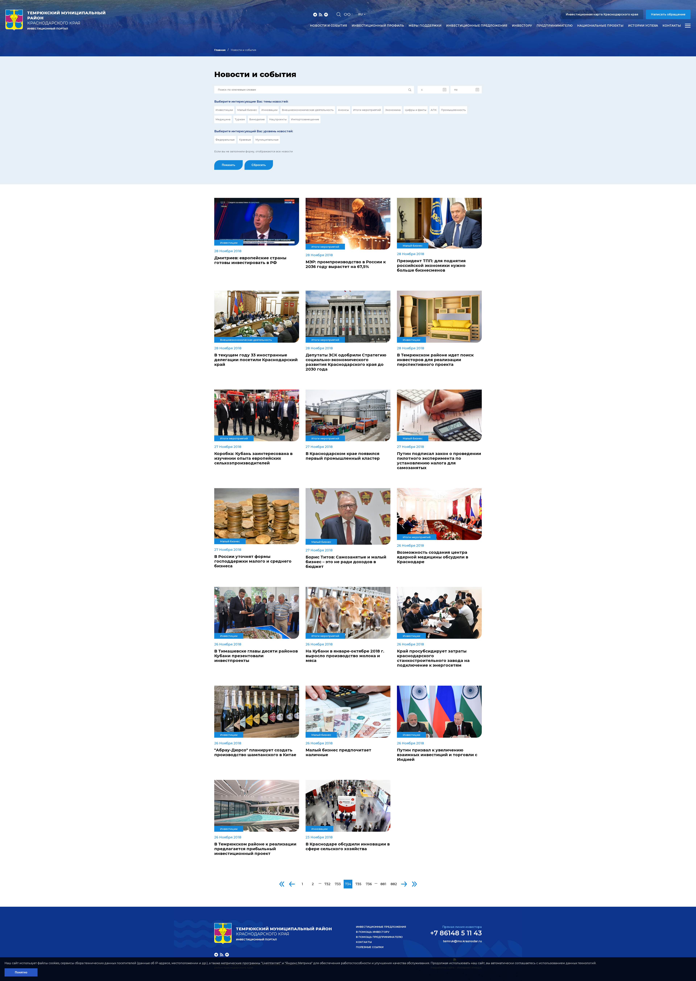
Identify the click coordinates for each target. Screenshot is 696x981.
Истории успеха (643, 25)
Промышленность (453, 110)
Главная (219, 50)
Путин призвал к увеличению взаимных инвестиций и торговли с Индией (437, 755)
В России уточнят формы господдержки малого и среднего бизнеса (252, 561)
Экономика (393, 110)
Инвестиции (224, 110)
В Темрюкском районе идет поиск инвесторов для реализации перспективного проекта (435, 360)
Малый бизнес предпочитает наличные (338, 752)
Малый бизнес (247, 110)
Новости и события (328, 25)
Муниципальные (267, 139)
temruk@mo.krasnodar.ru (462, 941)
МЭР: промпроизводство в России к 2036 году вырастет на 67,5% (346, 264)
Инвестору (522, 25)
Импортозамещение (305, 119)
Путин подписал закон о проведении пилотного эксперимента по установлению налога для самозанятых (439, 460)
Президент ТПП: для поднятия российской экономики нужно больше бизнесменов (431, 266)
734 (348, 884)
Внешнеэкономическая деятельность (308, 110)
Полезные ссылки (370, 947)
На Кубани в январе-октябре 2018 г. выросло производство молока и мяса (345, 656)
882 (394, 884)
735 (358, 884)
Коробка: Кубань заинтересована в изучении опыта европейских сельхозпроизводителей (253, 458)
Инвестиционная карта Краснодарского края (602, 14)
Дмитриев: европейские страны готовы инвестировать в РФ (250, 260)
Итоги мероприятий (367, 110)
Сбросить (259, 165)
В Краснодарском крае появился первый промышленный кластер (343, 456)
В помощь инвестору (373, 932)
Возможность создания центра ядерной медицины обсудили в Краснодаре (432, 557)
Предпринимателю (554, 25)
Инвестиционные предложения (476, 25)
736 (369, 884)
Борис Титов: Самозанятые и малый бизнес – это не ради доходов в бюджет (346, 562)
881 (383, 884)
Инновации (269, 110)
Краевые (245, 139)
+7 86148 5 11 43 (456, 933)
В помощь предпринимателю (379, 937)
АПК (434, 110)
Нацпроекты (278, 119)
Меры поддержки (425, 25)
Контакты (671, 25)
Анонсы (343, 110)
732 (327, 884)
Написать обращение (668, 14)
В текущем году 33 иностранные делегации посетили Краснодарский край (256, 360)
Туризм (240, 119)
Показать (228, 165)
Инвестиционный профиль (378, 25)
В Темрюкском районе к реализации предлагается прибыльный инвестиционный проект (255, 849)
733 (338, 884)
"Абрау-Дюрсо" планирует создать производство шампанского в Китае (255, 752)
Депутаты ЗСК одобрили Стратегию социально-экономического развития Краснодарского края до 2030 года (346, 362)
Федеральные (225, 139)
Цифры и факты (415, 110)
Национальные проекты (600, 25)
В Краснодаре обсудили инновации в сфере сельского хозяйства (348, 846)
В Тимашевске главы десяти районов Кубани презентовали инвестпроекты (256, 656)
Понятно (21, 972)
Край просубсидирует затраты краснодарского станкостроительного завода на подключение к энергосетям (433, 658)
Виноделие (257, 119)
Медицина (223, 119)
